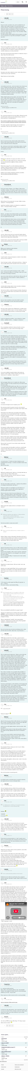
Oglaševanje (17, 1066)
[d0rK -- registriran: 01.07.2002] (2, 253)
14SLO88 (6, 18)
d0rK (5, 252)
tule (8, 166)
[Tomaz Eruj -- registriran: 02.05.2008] (2, 985)
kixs (5, 42)
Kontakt (2, 1069)
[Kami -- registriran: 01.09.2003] (2, 332)
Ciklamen (6, 197)
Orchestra (3, 1057)
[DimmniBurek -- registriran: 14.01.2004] (2, 185)
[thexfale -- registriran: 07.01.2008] (2, 502)
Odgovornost (3, 1066)
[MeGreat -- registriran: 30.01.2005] (2, 457)
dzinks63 (6, 650)
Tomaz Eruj (7, 984)
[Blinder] (2, 244)
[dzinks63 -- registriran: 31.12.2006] (2, 651)
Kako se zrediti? (5, 1043)
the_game (3, 1048)
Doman (2, 1044)
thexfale (6, 501)
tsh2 (5, 882)
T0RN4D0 (6, 625)
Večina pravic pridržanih (19, 1064)
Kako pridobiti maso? (6, 1051)
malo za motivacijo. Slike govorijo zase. (9, 1002)
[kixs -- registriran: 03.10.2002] (2, 43)
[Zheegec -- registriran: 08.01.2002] (2, 846)
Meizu (2, 1039)
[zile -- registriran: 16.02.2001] (2, 469)
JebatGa (6, 869)
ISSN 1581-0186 (18, 1069)
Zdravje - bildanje (5, 1056)
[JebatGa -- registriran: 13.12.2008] (2, 869)
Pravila (2, 1064)
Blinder (6, 244)
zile (5, 468)
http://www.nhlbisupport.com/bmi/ (8, 890)
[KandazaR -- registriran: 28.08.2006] (2, 323)
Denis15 (6, 1016)
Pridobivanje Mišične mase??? (8, 1047)
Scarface (6, 578)
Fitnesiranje (4, 1038)
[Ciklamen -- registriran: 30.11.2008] (2, 197)
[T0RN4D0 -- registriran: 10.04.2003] (2, 625)
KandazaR (6, 323)
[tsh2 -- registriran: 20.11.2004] (2, 883)
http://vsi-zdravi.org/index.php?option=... (9, 174)
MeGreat (6, 457)
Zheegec (6, 845)
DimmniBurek (7, 184)
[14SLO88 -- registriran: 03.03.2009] (2, 18)
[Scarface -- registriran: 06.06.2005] (2, 578)
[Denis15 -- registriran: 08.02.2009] (2, 1017)
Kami (5, 331)
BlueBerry (3, 1052)
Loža (6, 1041)
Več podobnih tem (3, 1061)
